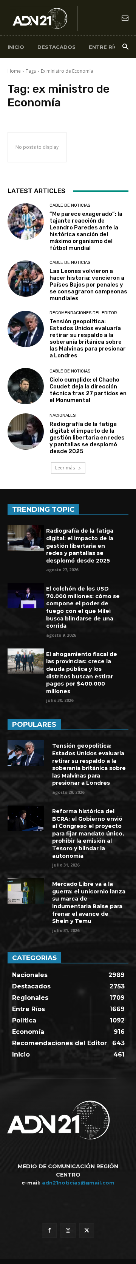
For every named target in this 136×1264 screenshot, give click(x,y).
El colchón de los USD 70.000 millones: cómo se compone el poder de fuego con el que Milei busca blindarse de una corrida (83, 607)
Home (14, 71)
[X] (86, 1230)
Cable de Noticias (69, 205)
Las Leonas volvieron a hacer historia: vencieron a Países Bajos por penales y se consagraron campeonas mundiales (88, 285)
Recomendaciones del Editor (83, 313)
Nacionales (62, 415)
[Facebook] (49, 1230)
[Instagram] (67, 1230)
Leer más (65, 467)
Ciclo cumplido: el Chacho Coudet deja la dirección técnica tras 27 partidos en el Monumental (88, 390)
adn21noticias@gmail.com (78, 1183)
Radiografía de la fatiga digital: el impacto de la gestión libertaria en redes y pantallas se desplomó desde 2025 (87, 438)
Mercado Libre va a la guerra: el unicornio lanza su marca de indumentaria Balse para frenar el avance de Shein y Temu (88, 902)
